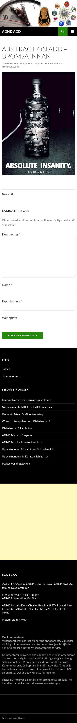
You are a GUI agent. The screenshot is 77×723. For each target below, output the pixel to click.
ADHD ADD (11, 31)
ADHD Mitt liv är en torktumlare (22, 442)
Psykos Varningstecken (16, 463)
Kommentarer (11, 376)
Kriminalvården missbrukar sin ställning (26, 400)
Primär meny (72, 31)
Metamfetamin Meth (14, 619)
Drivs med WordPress (13, 718)
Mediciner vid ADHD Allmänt (20, 594)
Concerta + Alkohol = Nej (17, 609)
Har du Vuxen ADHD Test (52, 584)
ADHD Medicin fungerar (17, 435)
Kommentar (11, 234)
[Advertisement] (38, 522)
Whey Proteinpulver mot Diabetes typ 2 (26, 421)
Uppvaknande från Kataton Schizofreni (25, 456)
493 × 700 (31, 63)
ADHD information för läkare (20, 598)
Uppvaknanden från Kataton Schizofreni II (27, 449)
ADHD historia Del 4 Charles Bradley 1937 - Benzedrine (36, 605)
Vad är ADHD (25, 584)
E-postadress (12, 301)
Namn (7, 285)
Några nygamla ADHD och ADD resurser (27, 407)
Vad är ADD (9, 584)
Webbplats (9, 318)
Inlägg (6, 369)
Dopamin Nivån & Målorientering (22, 414)
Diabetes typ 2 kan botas (17, 428)
